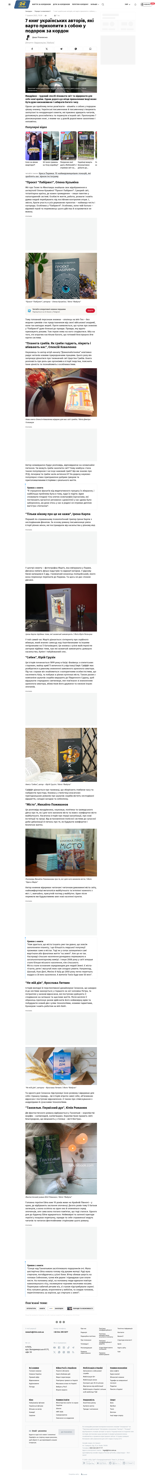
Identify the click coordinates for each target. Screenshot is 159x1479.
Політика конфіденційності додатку (105, 1342)
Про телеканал (86, 1340)
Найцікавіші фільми (36, 1403)
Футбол (113, 1406)
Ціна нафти (114, 1371)
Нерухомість (89, 1400)
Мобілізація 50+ (89, 1377)
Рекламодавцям (86, 1348)
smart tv (114, 1463)
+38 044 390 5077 (61, 1332)
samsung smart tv (128, 1463)
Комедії (32, 1412)
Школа (58, 1408)
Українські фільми (36, 1406)
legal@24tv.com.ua (109, 1450)
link (54, 1347)
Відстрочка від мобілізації (93, 1386)
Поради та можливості (43, 11)
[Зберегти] (90, 49)
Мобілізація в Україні (93, 1368)
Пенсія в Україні (116, 1389)
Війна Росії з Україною (66, 1368)
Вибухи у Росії (61, 1387)
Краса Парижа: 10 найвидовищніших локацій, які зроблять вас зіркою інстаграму (58, 175)
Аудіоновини (34, 1384)
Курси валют (115, 1374)
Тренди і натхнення (90, 1409)
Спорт (112, 1400)
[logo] (22, 4)
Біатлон (113, 1412)
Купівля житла (88, 1406)
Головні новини (35, 1371)
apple (101, 1463)
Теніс (112, 1409)
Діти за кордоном (61, 4)
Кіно (31, 1400)
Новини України (35, 1374)
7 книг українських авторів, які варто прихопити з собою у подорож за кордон (75, 11)
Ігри (119, 1351)
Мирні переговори (63, 1377)
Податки (113, 1386)
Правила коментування (104, 1353)
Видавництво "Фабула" (44, 43)
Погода (32, 1387)
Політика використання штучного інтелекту (106, 1335)
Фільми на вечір (35, 1409)
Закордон (29, 11)
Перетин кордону (80, 4)
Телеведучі (84, 1344)
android (88, 1463)
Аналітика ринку (89, 1403)
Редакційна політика (88, 1336)
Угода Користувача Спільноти (106, 1348)
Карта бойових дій (63, 1374)
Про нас (83, 1328)
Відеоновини (34, 1380)
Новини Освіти (62, 1400)
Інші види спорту (116, 1415)
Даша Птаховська (39, 37)
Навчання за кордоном (65, 1418)
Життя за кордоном (41, 4)
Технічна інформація (125, 1328)
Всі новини (34, 1368)
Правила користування (86, 1352)
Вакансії (120, 1336)
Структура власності (125, 1340)
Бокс (112, 1403)
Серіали (32, 1415)
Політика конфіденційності (105, 1329)
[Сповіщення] (135, 4)
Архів (119, 1344)
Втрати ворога (61, 1390)
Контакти (121, 1332)
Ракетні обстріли (62, 1371)
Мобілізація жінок (90, 1380)
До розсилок (66, 1432)
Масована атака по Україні (66, 1384)
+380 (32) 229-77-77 (96, 1448)
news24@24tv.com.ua (34, 1332)
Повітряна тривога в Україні (67, 1380)
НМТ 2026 (59, 1412)
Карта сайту (122, 1348)
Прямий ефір (34, 1377)
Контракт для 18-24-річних (93, 1383)
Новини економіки (118, 1368)
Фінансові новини (117, 1377)
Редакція (84, 1332)
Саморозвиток (61, 1415)
